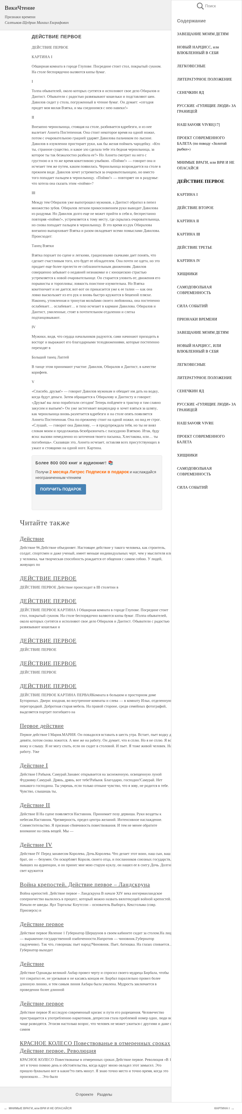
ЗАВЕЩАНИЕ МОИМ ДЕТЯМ (203, 33)
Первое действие (42, 725)
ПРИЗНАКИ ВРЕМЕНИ (197, 318)
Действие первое (42, 924)
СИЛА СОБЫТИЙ (192, 305)
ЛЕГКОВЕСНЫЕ (191, 65)
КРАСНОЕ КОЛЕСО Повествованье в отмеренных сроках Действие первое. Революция (95, 1046)
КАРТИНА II (188, 220)
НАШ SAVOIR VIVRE (195, 422)
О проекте (84, 1095)
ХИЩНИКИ (187, 273)
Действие (32, 538)
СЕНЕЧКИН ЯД (190, 92)
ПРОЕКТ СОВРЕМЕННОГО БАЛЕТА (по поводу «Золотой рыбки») (202, 143)
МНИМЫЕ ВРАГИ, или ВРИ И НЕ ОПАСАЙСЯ (40, 1108)
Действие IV (36, 844)
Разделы (104, 1095)
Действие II (35, 805)
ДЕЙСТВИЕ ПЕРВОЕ (48, 578)
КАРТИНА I (187, 194)
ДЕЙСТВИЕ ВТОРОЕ (195, 207)
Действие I (34, 765)
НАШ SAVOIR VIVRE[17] (198, 124)
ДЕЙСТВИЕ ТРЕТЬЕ (194, 247)
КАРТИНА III (188, 233)
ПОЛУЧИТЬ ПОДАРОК (60, 489)
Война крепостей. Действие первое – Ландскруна (85, 884)
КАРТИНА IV (188, 260)
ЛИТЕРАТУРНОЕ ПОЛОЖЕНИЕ (204, 79)
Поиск (206, 6)
